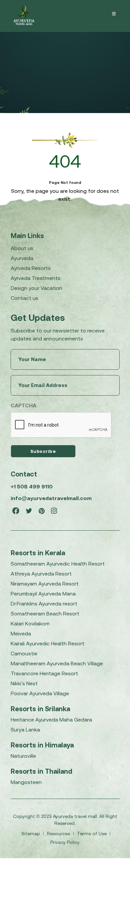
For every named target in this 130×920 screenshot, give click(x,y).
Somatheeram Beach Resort (45, 613)
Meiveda (21, 633)
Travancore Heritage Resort (44, 673)
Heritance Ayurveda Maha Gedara (51, 720)
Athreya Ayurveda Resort (41, 574)
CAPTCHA (23, 405)
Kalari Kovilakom (30, 623)
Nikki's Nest (24, 683)
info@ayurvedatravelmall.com (51, 498)
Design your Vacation (36, 288)
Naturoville (23, 756)
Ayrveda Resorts (31, 268)
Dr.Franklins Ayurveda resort (44, 603)
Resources (59, 833)
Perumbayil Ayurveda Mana (43, 593)
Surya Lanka (25, 729)
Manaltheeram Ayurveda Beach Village (57, 663)
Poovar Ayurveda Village (40, 693)
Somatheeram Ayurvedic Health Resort (58, 564)
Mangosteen (26, 782)
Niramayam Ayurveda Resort (45, 584)
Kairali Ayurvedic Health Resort (47, 643)
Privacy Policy (65, 842)
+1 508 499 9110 (32, 486)
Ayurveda (22, 258)
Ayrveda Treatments (35, 278)
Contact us (24, 298)
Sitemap (31, 833)
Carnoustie (24, 653)
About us (22, 248)
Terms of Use (92, 833)
